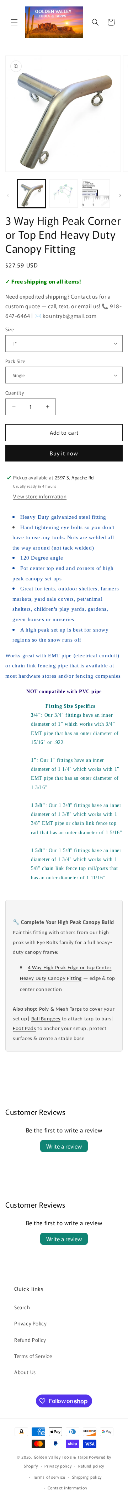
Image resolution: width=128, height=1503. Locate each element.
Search (22, 1307)
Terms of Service (33, 1355)
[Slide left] (8, 195)
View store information (39, 496)
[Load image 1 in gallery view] (31, 193)
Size (9, 329)
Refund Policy (30, 1339)
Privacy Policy (30, 1323)
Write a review (64, 1146)
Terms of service (49, 1477)
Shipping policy (87, 1477)
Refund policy (91, 1466)
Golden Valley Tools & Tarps (61, 1457)
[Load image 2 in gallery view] (63, 193)
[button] (14, 22)
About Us (25, 1372)
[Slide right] (120, 195)
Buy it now (64, 453)
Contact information (67, 1487)
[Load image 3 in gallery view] (96, 193)
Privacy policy (57, 1466)
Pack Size (15, 361)
